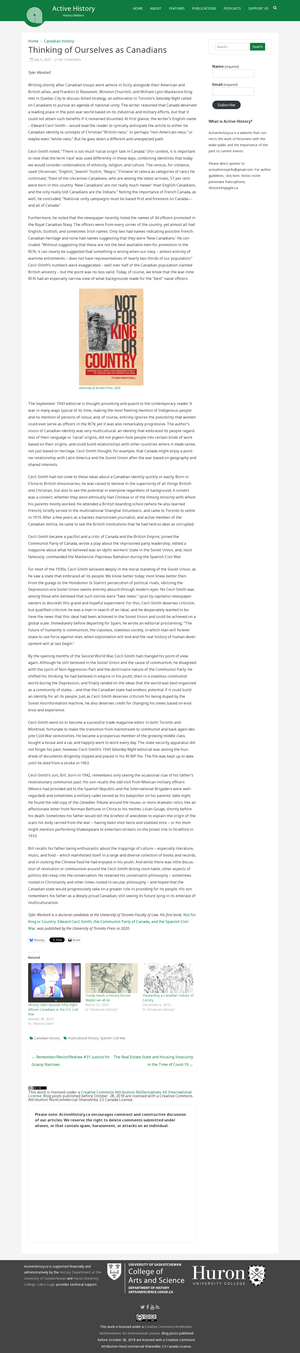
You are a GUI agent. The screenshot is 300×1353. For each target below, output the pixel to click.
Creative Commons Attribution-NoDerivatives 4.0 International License (110, 1094)
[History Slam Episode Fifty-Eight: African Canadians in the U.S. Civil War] (54, 982)
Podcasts (232, 8)
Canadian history (59, 41)
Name (225, 66)
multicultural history (83, 1038)
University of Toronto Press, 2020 (99, 388)
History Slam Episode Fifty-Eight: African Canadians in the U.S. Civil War (53, 1009)
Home (138, 8)
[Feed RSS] (158, 1307)
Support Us (258, 8)
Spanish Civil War (113, 1038)
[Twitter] (142, 1307)
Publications (204, 8)
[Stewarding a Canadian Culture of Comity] (168, 978)
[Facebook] (147, 1307)
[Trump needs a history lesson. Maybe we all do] (111, 978)
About (155, 8)
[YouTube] (152, 1307)
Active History (73, 8)
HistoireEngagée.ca (223, 188)
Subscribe (226, 104)
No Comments (69, 59)
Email (225, 84)
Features (177, 8)
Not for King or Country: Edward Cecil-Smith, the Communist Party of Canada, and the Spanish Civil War (112, 921)
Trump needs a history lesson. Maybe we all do (108, 997)
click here (232, 175)
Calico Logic (46, 1284)
